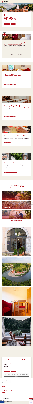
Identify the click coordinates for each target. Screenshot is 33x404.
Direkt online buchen (7, 371)
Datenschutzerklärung (6, 384)
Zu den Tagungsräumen (7, 116)
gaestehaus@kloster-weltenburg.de (7, 390)
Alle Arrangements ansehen (7, 172)
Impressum (3, 384)
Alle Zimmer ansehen (7, 84)
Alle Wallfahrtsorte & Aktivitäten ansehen (16, 220)
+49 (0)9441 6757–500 (5, 389)
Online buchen (14, 84)
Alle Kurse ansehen (7, 142)
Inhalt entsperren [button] (16, 376)
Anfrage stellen (14, 116)
